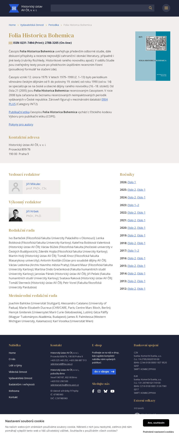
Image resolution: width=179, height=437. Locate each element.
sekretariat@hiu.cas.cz (62, 363)
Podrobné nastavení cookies (158, 431)
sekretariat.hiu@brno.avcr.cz (65, 384)
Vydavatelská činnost (32, 25)
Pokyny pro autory (21, 124)
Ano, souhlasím (156, 422)
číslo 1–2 (133, 205)
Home (12, 25)
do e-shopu (101, 371)
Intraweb (139, 408)
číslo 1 (132, 182)
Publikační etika (19, 112)
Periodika (53, 25)
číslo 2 (132, 190)
